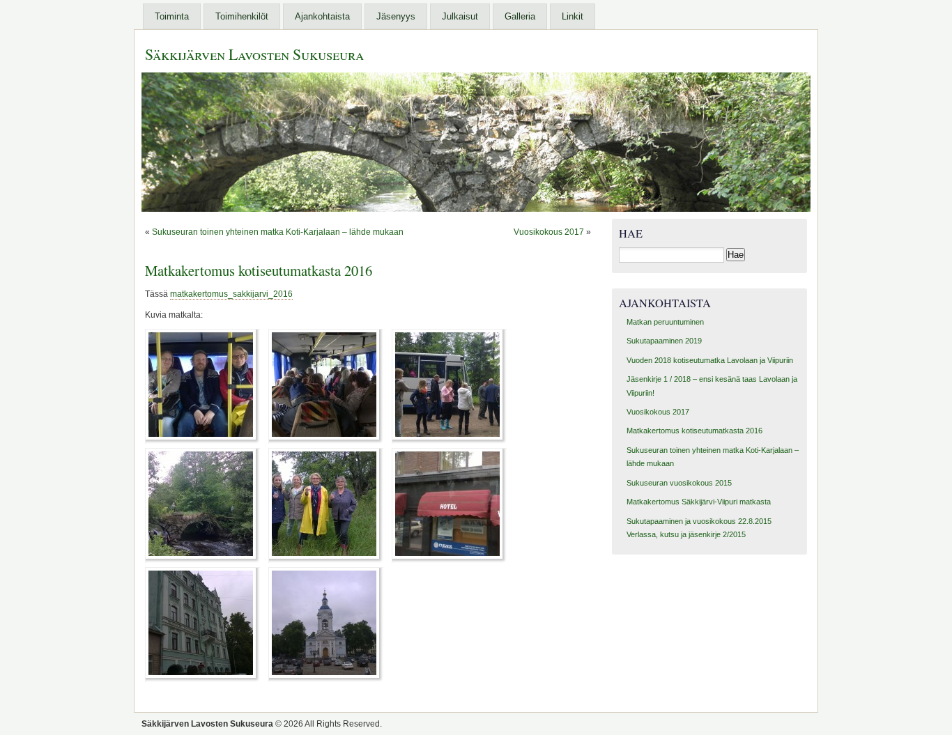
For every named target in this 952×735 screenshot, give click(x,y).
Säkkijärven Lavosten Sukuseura (254, 54)
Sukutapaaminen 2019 (664, 340)
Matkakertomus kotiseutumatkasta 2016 (258, 270)
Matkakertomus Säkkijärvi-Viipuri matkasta (699, 501)
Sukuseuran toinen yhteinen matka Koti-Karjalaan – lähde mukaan (278, 232)
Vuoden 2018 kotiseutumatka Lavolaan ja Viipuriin (710, 360)
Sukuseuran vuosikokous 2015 (679, 483)
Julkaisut (460, 16)
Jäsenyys (395, 16)
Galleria (520, 16)
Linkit (572, 16)
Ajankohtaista (322, 16)
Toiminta (172, 16)
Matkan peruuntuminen (665, 322)
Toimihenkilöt (241, 16)
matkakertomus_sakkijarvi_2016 (231, 294)
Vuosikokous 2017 (549, 232)
